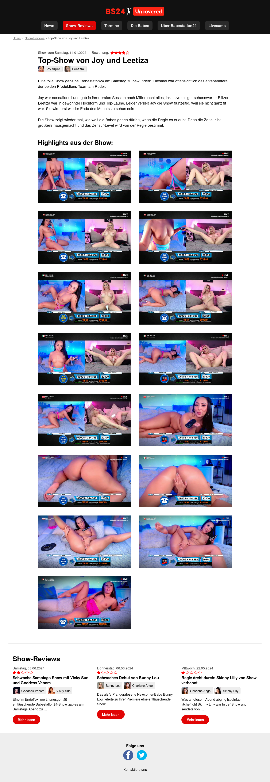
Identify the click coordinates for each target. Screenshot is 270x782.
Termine (111, 25)
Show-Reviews (79, 25)
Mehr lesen (26, 719)
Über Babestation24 (179, 25)
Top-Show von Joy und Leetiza (68, 38)
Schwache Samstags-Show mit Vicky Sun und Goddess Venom (50, 680)
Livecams (217, 25)
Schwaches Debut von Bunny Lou (128, 677)
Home (17, 38)
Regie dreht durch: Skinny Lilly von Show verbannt (219, 680)
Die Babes (140, 25)
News (49, 25)
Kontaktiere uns (135, 769)
